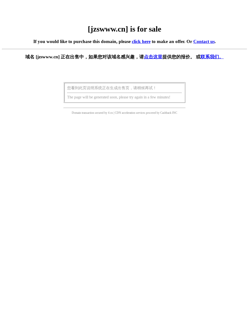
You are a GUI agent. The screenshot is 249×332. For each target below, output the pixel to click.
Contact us (204, 41)
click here (141, 41)
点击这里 (153, 56)
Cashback (165, 112)
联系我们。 (212, 56)
